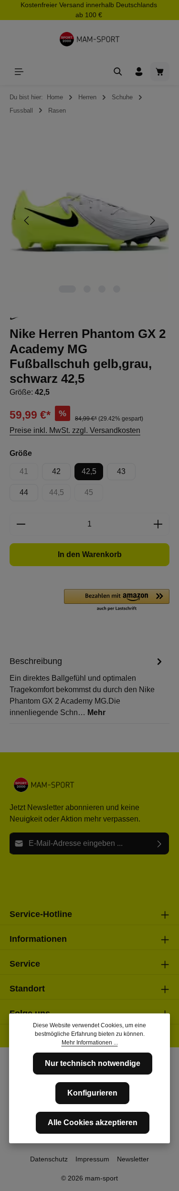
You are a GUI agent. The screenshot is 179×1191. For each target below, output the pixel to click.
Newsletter (133, 1159)
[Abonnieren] (159, 843)
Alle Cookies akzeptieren (92, 1122)
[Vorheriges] (27, 221)
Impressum (92, 1159)
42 (56, 471)
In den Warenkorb (90, 554)
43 (121, 471)
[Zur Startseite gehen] (89, 39)
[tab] (87, 686)
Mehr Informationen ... (90, 1042)
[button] (116, 600)
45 (93, 494)
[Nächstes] (152, 221)
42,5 (89, 471)
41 (29, 473)
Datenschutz (49, 1159)
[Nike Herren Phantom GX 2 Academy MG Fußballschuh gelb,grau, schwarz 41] (89, 220)
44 (24, 492)
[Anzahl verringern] (21, 524)
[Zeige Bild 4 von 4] (116, 289)
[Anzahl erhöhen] (158, 524)
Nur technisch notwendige (92, 1063)
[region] (89, 220)
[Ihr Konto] (138, 71)
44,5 (60, 494)
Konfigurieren (92, 1093)
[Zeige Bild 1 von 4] (67, 289)
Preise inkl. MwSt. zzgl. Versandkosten (75, 430)
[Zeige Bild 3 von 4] (101, 289)
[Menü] (19, 71)
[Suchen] (117, 71)
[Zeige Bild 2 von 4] (87, 289)
